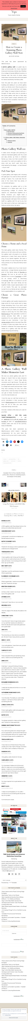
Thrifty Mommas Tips (14, 10)
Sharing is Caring (11, 140)
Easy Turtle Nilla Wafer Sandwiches (11, 900)
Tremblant (18, 276)
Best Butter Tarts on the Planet (10, 895)
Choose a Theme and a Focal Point (16, 133)
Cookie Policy (8, 1014)
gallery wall (5, 461)
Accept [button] (23, 6)
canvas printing (5, 322)
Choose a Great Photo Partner (15, 134)
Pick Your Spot (10, 131)
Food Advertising (17, 939)
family (14, 43)
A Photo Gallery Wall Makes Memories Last (15, 138)
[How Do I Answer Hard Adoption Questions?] (4, 485)
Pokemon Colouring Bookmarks (11, 921)
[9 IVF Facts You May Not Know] (23, 485)
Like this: (10, 142)
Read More (14, 8)
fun (18, 459)
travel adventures (7, 463)
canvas (4, 459)
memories (13, 461)
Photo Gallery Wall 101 (9, 130)
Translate (14, 882)
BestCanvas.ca (5, 314)
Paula (18, 56)
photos (19, 461)
